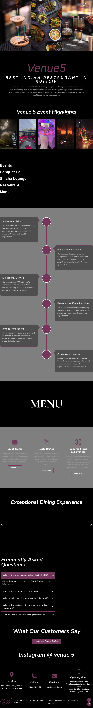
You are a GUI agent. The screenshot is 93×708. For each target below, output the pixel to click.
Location (12, 681)
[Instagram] (89, 704)
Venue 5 (25, 700)
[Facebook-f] (89, 700)
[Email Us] (54, 675)
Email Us (54, 682)
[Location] (11, 674)
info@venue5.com (54, 687)
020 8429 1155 (34, 687)
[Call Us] (34, 675)
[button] (46, 4)
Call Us (34, 682)
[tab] (13, 165)
